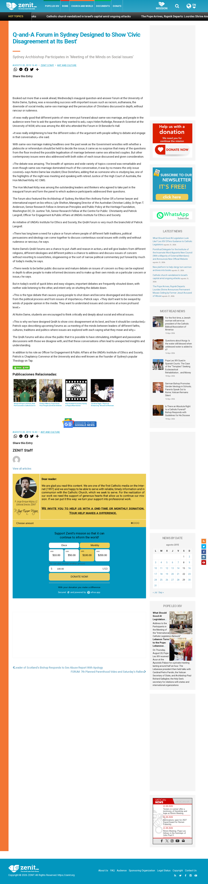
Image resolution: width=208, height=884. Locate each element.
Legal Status (164, 870)
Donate (117, 6)
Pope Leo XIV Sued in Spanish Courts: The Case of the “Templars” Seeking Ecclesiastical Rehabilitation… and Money (178, 366)
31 (155, 585)
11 (161, 568)
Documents (103, 6)
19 (167, 574)
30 (189, 580)
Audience (122, 870)
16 (189, 568)
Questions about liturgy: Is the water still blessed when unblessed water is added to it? (178, 345)
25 (161, 580)
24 (155, 580)
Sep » (161, 592)
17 (155, 574)
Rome (65, 6)
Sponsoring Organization (142, 870)
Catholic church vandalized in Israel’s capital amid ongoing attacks (54, 16)
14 (178, 568)
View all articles (22, 468)
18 (161, 574)
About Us (103, 870)
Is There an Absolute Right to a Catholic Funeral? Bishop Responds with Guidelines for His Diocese (177, 411)
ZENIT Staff (47, 65)
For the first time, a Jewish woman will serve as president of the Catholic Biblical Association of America (177, 324)
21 (178, 574)
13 (172, 568)
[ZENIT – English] (25, 6)
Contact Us (191, 870)
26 (167, 580)
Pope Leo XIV (52, 6)
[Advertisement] (79, 638)
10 (155, 568)
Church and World (82, 6)
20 (172, 574)
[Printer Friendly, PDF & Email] (21, 367)
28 (178, 580)
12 (167, 568)
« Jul (155, 592)
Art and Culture (67, 65)
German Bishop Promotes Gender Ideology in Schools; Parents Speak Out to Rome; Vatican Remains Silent (178, 389)
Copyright (178, 870)
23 (189, 574)
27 (172, 580)
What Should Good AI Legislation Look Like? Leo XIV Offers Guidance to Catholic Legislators (172, 241)
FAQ (112, 870)
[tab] (163, 801)
